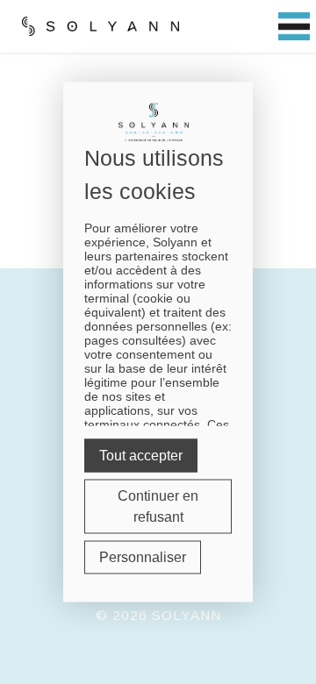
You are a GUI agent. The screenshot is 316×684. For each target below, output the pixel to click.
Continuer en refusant (158, 506)
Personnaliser (142, 557)
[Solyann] (100, 26)
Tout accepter (141, 455)
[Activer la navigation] (293, 27)
